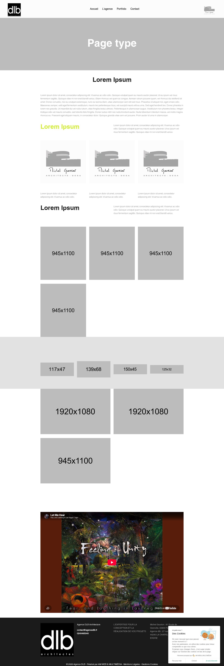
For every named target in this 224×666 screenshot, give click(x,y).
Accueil (94, 9)
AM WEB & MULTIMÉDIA (110, 664)
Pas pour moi (176, 661)
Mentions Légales (132, 664)
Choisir (194, 661)
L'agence (107, 9)
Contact (134, 9)
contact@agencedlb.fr (87, 630)
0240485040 (83, 633)
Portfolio (121, 9)
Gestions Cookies (150, 664)
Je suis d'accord (211, 661)
